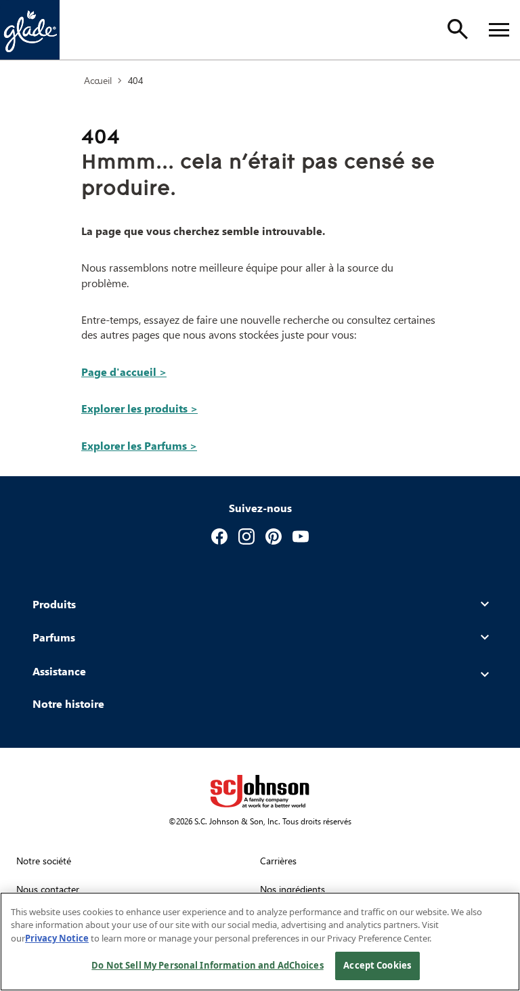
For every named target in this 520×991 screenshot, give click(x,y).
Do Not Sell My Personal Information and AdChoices (207, 965)
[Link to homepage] (30, 30)
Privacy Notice (57, 938)
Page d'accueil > (124, 371)
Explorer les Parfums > (139, 445)
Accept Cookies (377, 965)
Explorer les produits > (139, 408)
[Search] (457, 29)
